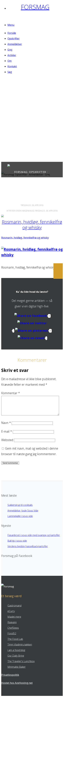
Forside (11, 33)
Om (9, 61)
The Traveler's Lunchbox (21, 661)
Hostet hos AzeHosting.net (17, 683)
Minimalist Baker (16, 666)
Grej (9, 49)
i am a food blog (16, 650)
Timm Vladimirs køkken (19, 644)
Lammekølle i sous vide (20, 516)
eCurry (11, 611)
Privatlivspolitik (10, 675)
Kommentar (10, 393)
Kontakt (12, 66)
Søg (9, 72)
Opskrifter (13, 38)
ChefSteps (13, 627)
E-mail (6, 431)
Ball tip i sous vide (17, 540)
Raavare (12, 622)
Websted (7, 440)
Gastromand (14, 605)
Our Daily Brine (15, 655)
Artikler (11, 55)
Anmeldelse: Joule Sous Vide (22, 510)
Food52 (11, 633)
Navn (6, 423)
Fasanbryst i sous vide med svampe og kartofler (33, 535)
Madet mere (14, 616)
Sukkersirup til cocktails (20, 505)
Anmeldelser (14, 44)
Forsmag (35, 7)
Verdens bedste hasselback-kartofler (27, 546)
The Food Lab (15, 639)
